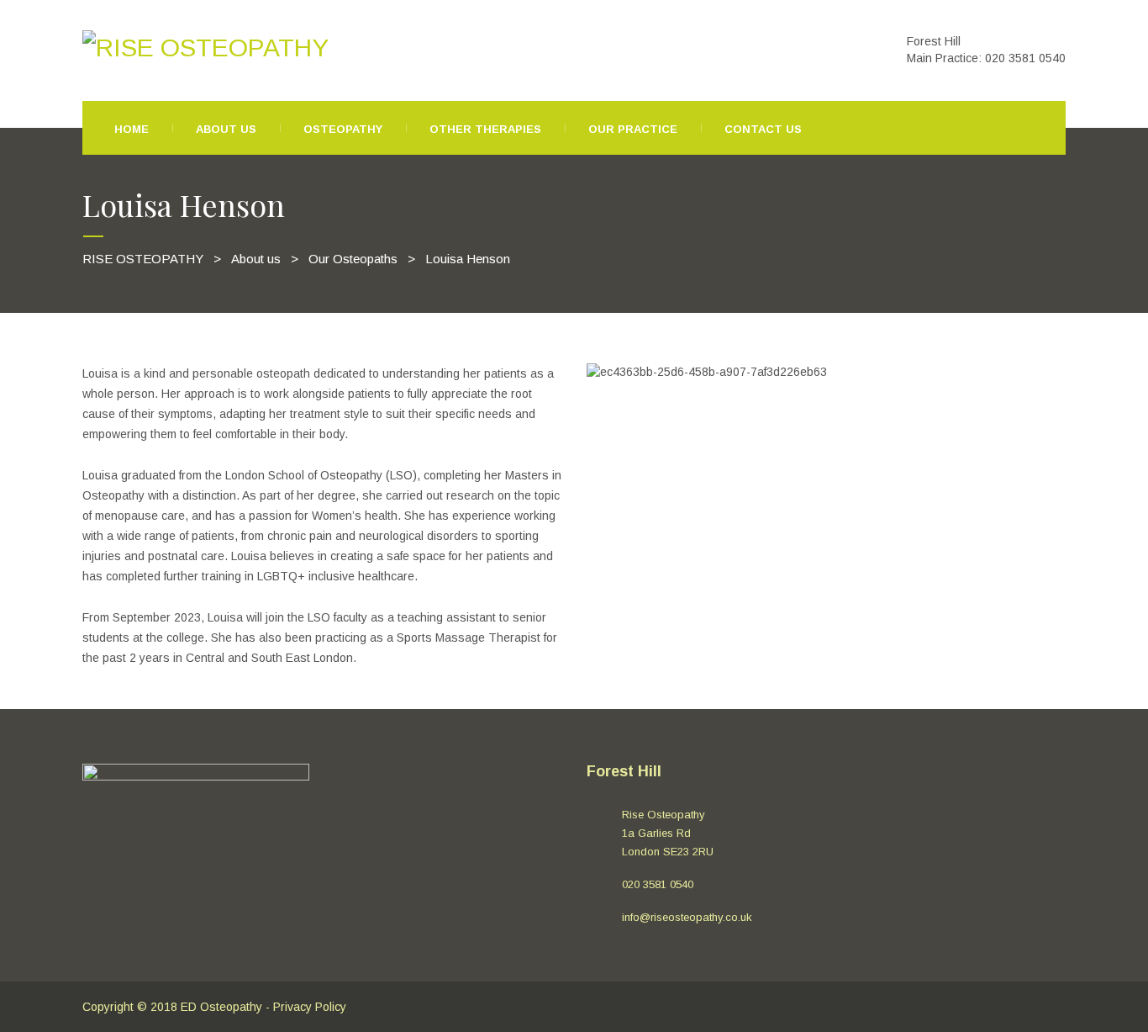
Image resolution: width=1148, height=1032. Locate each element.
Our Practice (632, 129)
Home (131, 129)
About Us (226, 129)
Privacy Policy (309, 1006)
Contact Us (763, 129)
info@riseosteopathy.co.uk (687, 917)
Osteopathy (342, 129)
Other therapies (485, 129)
